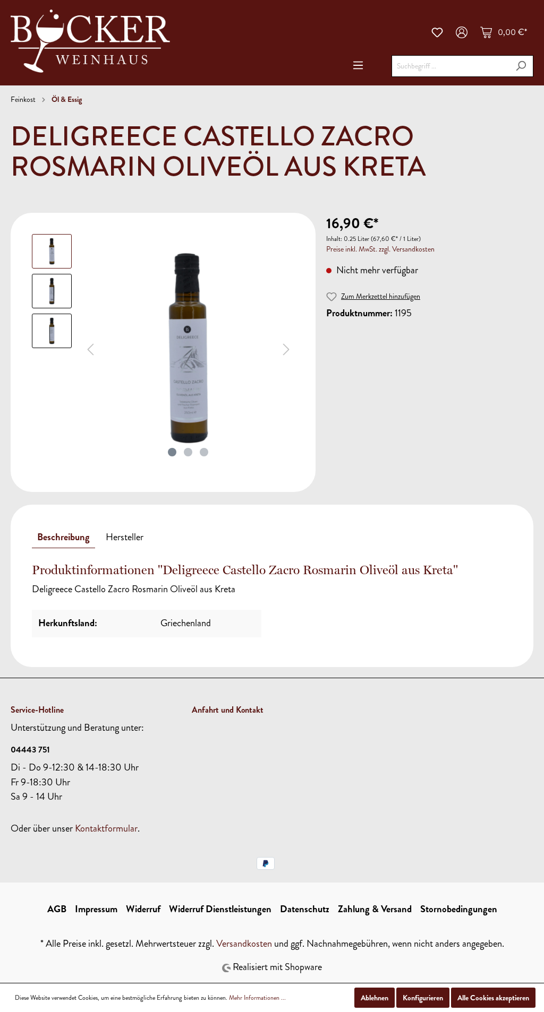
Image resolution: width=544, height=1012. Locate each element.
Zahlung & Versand (375, 909)
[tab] (63, 537)
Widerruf (143, 909)
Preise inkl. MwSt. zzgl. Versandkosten (380, 249)
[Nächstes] (286, 348)
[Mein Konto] (461, 32)
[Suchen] (520, 66)
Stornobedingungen (458, 909)
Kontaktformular (106, 828)
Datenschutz (304, 909)
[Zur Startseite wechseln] (90, 41)
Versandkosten (244, 943)
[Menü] (358, 65)
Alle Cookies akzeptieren (493, 997)
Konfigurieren (423, 997)
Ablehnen (374, 997)
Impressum (96, 909)
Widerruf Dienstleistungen (220, 909)
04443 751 (30, 749)
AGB (56, 909)
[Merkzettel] (437, 32)
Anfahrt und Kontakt (228, 710)
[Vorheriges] (90, 348)
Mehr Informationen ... (257, 997)
